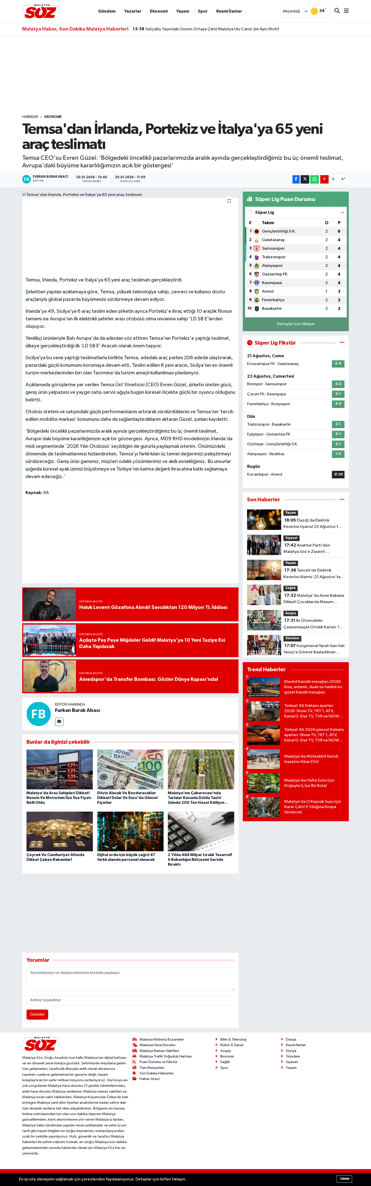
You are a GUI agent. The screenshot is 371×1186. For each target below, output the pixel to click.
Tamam (344, 1178)
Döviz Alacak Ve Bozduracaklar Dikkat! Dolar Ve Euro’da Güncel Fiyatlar (127, 798)
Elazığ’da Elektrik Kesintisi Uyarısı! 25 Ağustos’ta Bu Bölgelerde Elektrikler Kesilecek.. (312, 524)
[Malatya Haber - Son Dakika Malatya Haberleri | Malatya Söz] (41, 11)
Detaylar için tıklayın (296, 324)
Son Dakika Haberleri (157, 1073)
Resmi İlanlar (229, 11)
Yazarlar (132, 11)
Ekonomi (159, 11)
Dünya (291, 1039)
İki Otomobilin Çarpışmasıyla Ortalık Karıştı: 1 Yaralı (311, 624)
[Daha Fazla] (324, 179)
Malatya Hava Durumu (157, 1045)
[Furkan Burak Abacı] (38, 714)
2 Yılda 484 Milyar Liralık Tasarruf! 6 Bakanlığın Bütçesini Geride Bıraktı (200, 859)
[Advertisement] (185, 75)
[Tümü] (342, 500)
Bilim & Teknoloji (233, 1039)
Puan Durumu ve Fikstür (158, 1062)
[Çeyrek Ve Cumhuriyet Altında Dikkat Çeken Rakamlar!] (59, 831)
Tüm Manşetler (152, 1068)
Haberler (30, 117)
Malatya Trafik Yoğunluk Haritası (166, 1056)
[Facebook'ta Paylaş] (296, 179)
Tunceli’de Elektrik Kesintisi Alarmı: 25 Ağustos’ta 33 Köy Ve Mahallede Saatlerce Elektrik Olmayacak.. (312, 574)
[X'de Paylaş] (305, 179)
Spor (203, 11)
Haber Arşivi (150, 1079)
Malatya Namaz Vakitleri (159, 1051)
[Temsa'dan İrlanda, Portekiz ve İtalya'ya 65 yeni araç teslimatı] (130, 195)
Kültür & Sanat (232, 1045)
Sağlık (290, 588)
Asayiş (290, 613)
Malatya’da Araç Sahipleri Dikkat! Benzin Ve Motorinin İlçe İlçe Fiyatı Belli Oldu (58, 798)
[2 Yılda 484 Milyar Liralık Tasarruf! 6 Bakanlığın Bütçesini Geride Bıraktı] (201, 831)
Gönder (37, 1014)
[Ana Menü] (344, 11)
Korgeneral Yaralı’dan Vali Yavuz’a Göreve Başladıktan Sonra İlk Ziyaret (313, 649)
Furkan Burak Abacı (77, 710)
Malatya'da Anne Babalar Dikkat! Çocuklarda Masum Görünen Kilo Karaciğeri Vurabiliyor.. (313, 599)
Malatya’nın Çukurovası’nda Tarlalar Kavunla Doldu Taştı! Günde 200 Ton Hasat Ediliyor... (198, 798)
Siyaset (291, 538)
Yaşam (182, 11)
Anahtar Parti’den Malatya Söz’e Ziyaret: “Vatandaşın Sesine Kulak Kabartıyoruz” (306, 549)
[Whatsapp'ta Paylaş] (314, 179)
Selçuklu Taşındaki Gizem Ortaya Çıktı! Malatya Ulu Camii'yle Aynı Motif (206, 29)
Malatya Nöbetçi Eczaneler (162, 1039)
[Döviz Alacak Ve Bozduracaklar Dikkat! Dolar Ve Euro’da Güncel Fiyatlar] (130, 769)
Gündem (107, 11)
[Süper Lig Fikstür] (342, 343)
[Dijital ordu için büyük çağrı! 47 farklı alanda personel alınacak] (130, 831)
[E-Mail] (59, 722)
